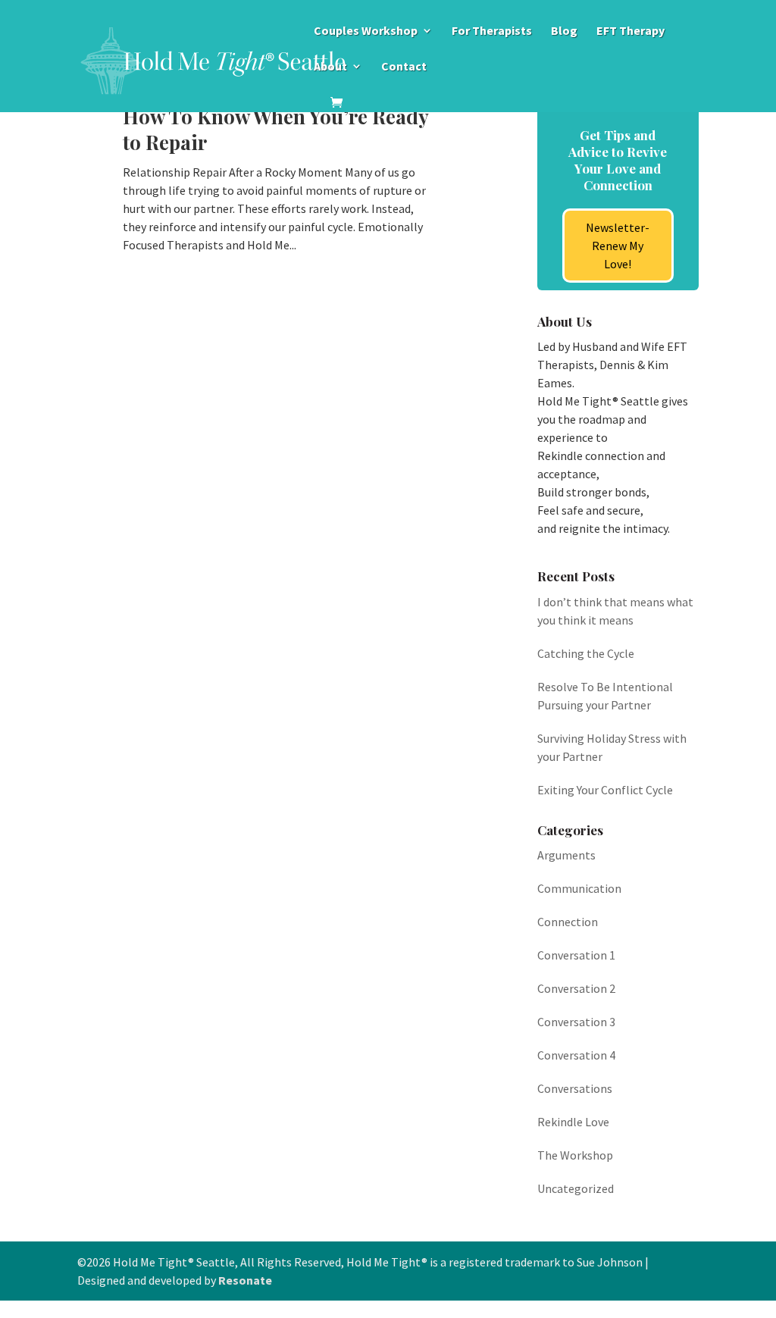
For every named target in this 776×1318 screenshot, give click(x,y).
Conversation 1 (576, 955)
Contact (404, 67)
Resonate (245, 1280)
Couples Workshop (366, 31)
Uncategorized (575, 1188)
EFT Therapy (630, 31)
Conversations (574, 1088)
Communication (579, 888)
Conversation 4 (576, 1055)
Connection (567, 921)
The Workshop (575, 1155)
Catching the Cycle (585, 653)
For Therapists (492, 31)
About (330, 67)
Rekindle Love (573, 1121)
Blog (564, 31)
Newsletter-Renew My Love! (617, 245)
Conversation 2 (576, 988)
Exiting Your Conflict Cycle (605, 789)
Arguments (566, 854)
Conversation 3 (576, 1021)
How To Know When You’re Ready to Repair (275, 129)
